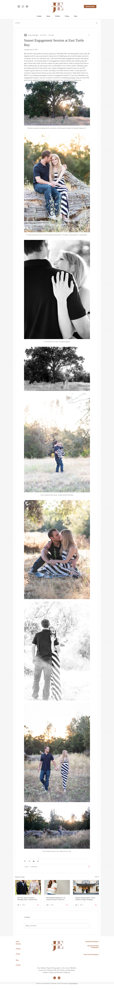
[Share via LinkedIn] (33, 861)
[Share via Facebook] (25, 861)
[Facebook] (26, 6)
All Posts (17, 23)
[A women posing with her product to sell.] (57, 887)
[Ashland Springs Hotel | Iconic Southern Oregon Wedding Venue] (86, 887)
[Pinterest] (18, 6)
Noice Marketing (73, 983)
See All (97, 876)
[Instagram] (22, 6)
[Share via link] (38, 861)
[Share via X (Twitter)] (29, 861)
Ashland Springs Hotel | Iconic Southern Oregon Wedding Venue (85, 899)
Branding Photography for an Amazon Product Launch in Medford (55, 899)
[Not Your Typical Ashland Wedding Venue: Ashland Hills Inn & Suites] (28, 887)
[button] (57, 16)
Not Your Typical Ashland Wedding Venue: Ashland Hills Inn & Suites (27, 899)
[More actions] (89, 35)
